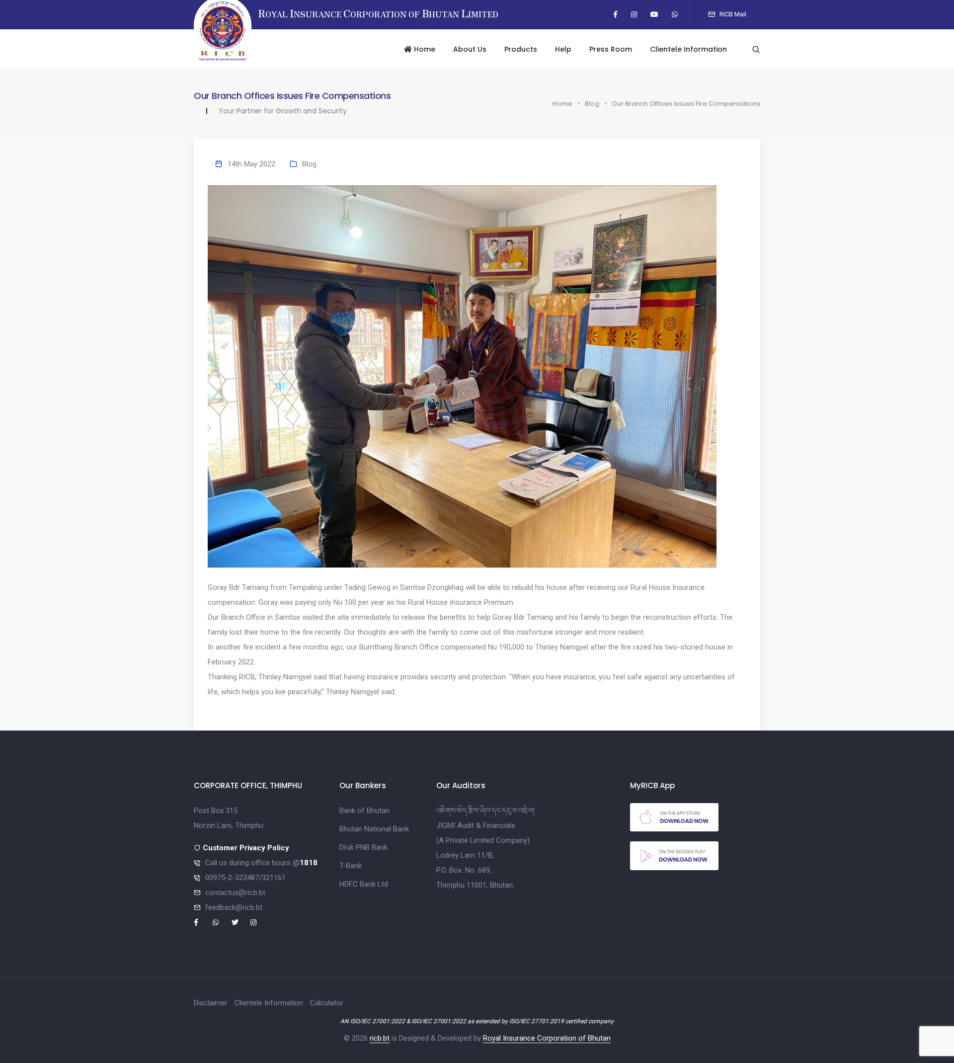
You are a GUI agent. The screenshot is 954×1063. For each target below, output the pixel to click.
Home (423, 49)
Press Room (610, 49)
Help (563, 49)
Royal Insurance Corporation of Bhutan (547, 1038)
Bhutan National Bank (374, 828)
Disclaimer (211, 1002)
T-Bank (350, 865)
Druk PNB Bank (363, 847)
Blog (592, 103)
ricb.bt (380, 1038)
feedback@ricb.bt (233, 907)
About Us (469, 49)
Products (520, 49)
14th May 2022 (251, 164)
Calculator (326, 1002)
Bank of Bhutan (364, 810)
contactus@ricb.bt (235, 892)
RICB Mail (732, 14)
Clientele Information (688, 49)
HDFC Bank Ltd (363, 884)
